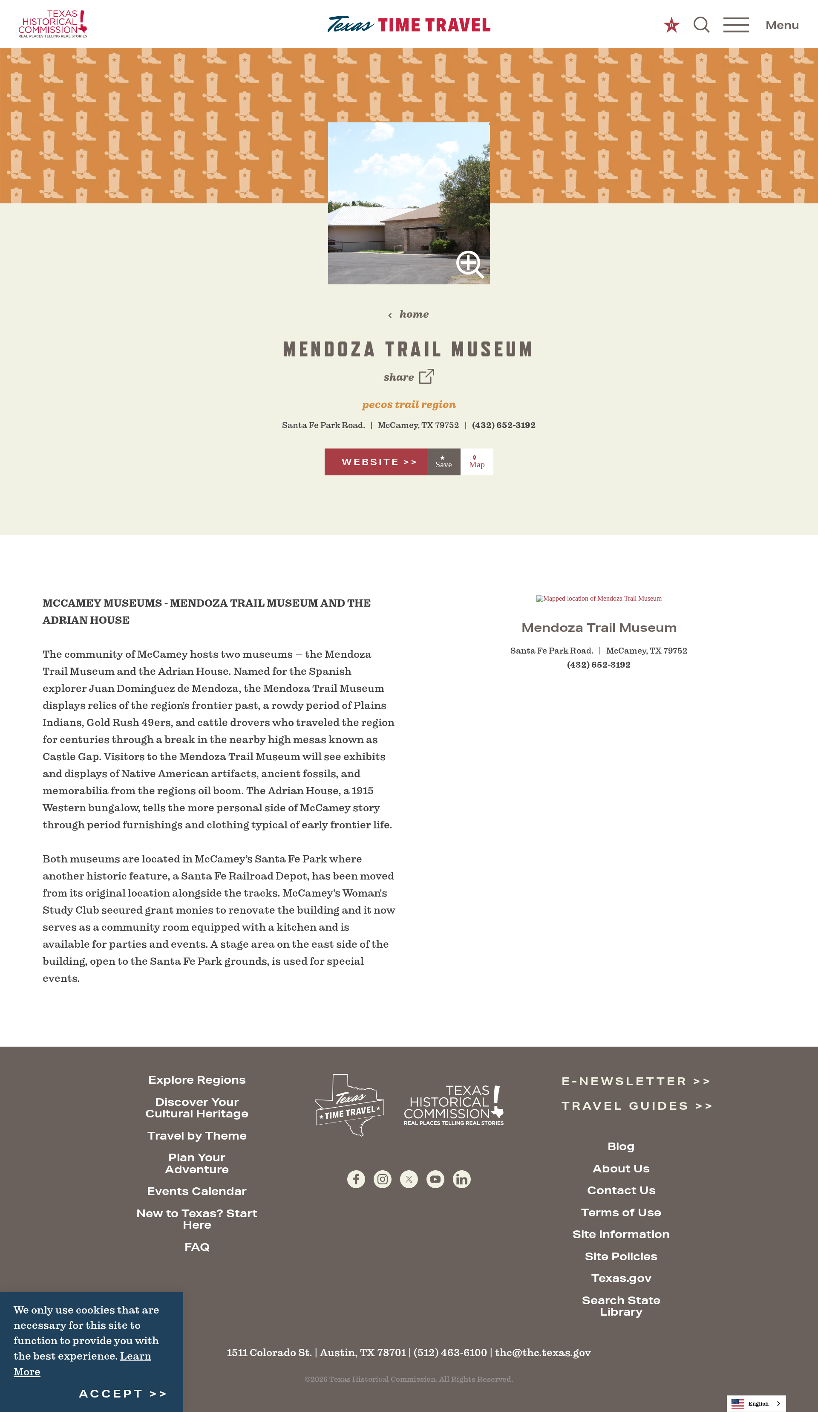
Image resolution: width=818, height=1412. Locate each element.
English (759, 1403)
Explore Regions (197, 1079)
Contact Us (621, 1190)
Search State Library (621, 1306)
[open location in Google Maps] (599, 598)
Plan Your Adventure (197, 1163)
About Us (621, 1168)
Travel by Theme (197, 1135)
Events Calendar (197, 1191)
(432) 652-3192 (504, 425)
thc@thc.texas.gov (543, 1352)
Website (371, 462)
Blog (621, 1146)
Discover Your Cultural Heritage (196, 1107)
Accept (111, 1393)
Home (414, 314)
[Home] (409, 24)
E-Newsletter (625, 1081)
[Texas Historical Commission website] (53, 24)
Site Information (621, 1234)
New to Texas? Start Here (196, 1219)
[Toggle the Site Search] (702, 24)
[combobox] (756, 1403)
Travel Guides (626, 1105)
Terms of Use (621, 1212)
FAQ (197, 1246)
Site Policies (621, 1256)
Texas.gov (621, 1278)
